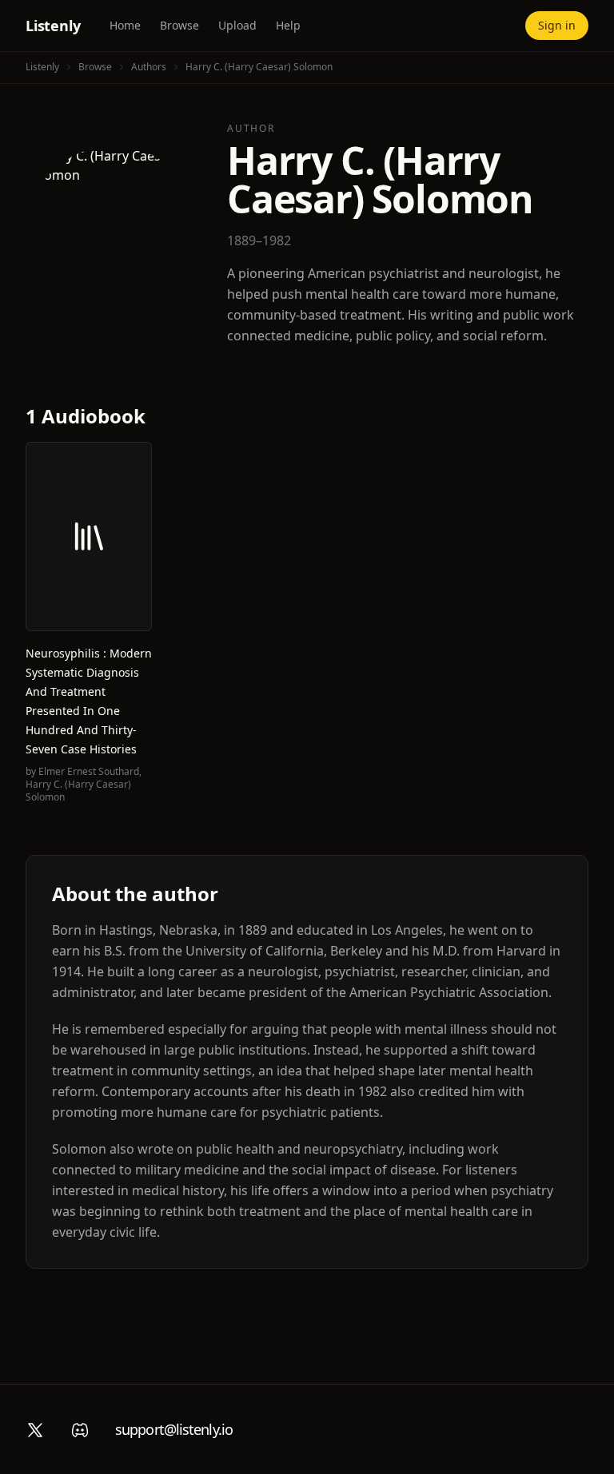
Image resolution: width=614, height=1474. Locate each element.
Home (125, 25)
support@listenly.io (174, 1429)
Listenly (53, 25)
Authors (148, 67)
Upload (237, 25)
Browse (179, 25)
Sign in (557, 25)
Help (288, 25)
